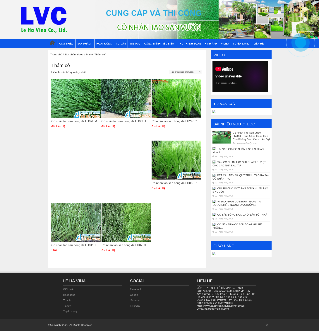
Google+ (135, 294)
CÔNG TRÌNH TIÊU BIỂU (159, 43)
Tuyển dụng (70, 311)
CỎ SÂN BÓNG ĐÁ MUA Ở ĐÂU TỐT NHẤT (243, 214)
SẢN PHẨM (84, 43)
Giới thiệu (68, 289)
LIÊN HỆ (259, 43)
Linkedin (135, 305)
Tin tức (67, 305)
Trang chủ (56, 54)
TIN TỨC (135, 43)
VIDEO (225, 43)
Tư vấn (67, 300)
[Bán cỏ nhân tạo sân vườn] (159, 19)
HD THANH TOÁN (190, 43)
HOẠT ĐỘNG (104, 43)
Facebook (136, 289)
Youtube (135, 300)
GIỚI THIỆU (66, 43)
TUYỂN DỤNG (241, 43)
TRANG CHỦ (52, 43)
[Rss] (267, 325)
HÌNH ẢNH (211, 43)
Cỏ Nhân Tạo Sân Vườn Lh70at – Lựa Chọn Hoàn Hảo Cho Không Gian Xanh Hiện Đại (251, 136)
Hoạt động (69, 294)
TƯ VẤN (121, 43)
